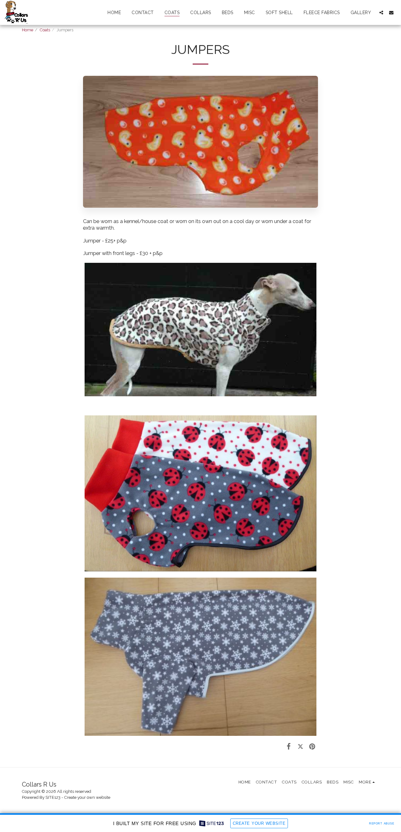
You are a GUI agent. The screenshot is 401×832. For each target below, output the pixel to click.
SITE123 (52, 797)
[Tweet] (300, 746)
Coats (45, 30)
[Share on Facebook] (288, 746)
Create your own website (87, 797)
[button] (381, 12)
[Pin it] (312, 746)
